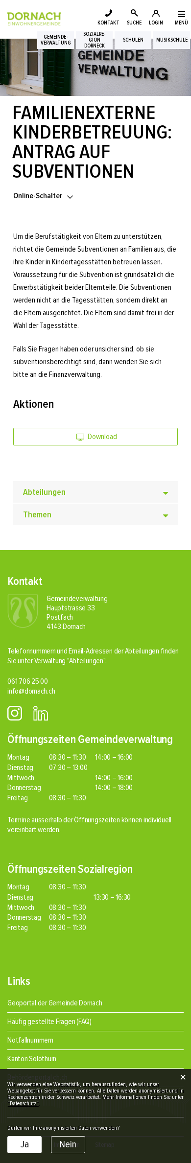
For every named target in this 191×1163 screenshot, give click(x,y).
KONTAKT (108, 23)
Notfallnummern (30, 1040)
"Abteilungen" (86, 661)
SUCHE (134, 23)
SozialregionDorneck (94, 40)
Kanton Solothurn (31, 1059)
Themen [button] (37, 514)
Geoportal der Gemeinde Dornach (54, 1003)
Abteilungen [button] (44, 492)
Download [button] (101, 437)
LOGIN (156, 23)
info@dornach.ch (31, 691)
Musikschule (172, 40)
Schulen (133, 40)
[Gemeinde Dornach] (34, 18)
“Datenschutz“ (22, 1103)
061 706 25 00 (27, 681)
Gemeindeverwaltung (56, 40)
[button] (43, 196)
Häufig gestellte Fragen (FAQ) (49, 1021)
